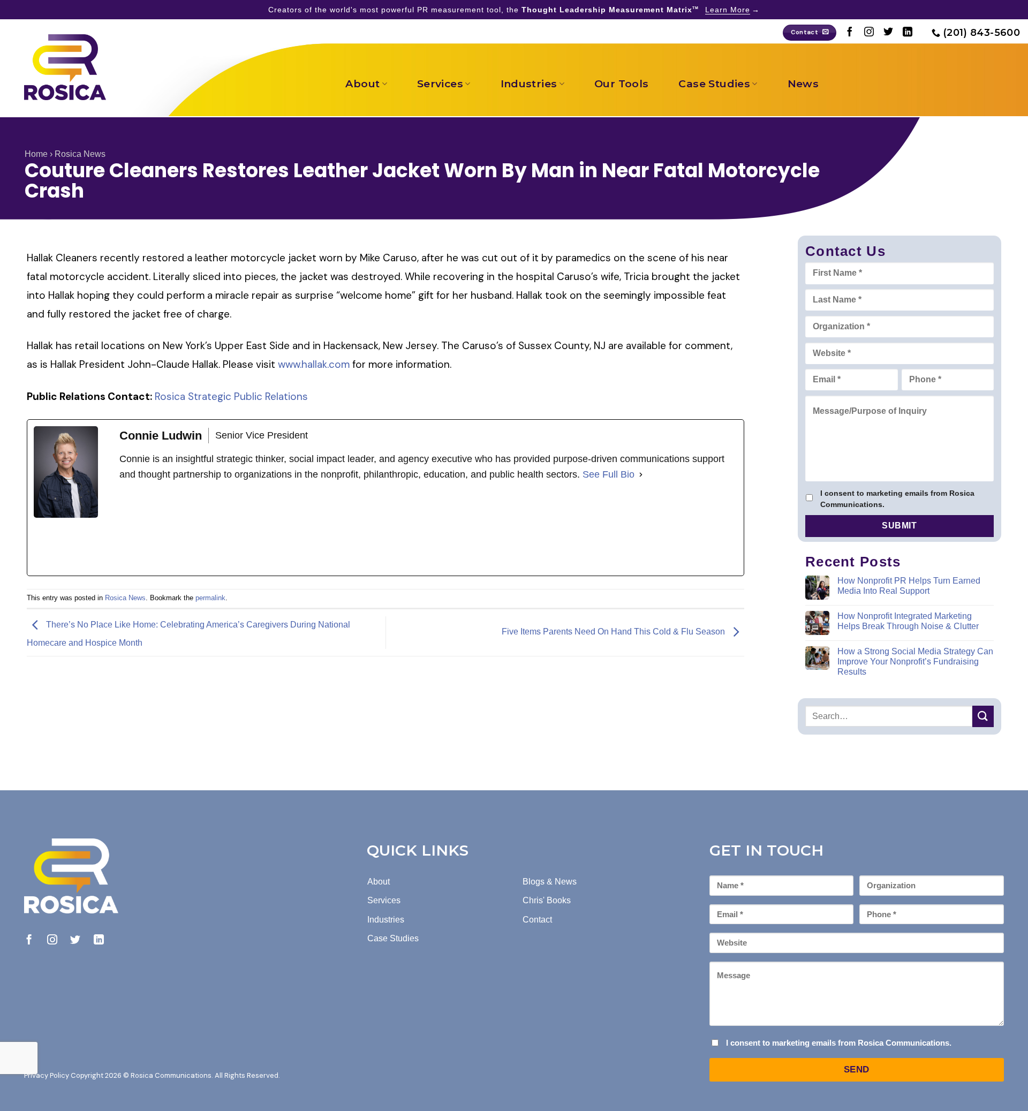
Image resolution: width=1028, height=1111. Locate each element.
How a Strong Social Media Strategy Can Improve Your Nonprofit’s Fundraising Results (915, 661)
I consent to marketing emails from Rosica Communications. (897, 499)
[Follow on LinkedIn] (907, 32)
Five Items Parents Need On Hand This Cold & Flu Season (614, 632)
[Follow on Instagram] (869, 32)
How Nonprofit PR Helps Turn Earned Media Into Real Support (908, 585)
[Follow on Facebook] (850, 32)
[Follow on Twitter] (888, 32)
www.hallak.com (315, 364)
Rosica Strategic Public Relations (231, 396)
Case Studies (714, 83)
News (803, 83)
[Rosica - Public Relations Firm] (65, 67)
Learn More (727, 9)
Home (36, 153)
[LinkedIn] (199, 529)
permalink (210, 598)
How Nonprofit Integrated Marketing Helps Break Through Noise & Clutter (908, 621)
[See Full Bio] (640, 474)
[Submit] (983, 716)
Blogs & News (550, 881)
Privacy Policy (46, 1075)
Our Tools (621, 83)
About (362, 83)
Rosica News (80, 153)
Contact (537, 919)
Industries (529, 83)
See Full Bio (608, 474)
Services (440, 83)
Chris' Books (547, 900)
